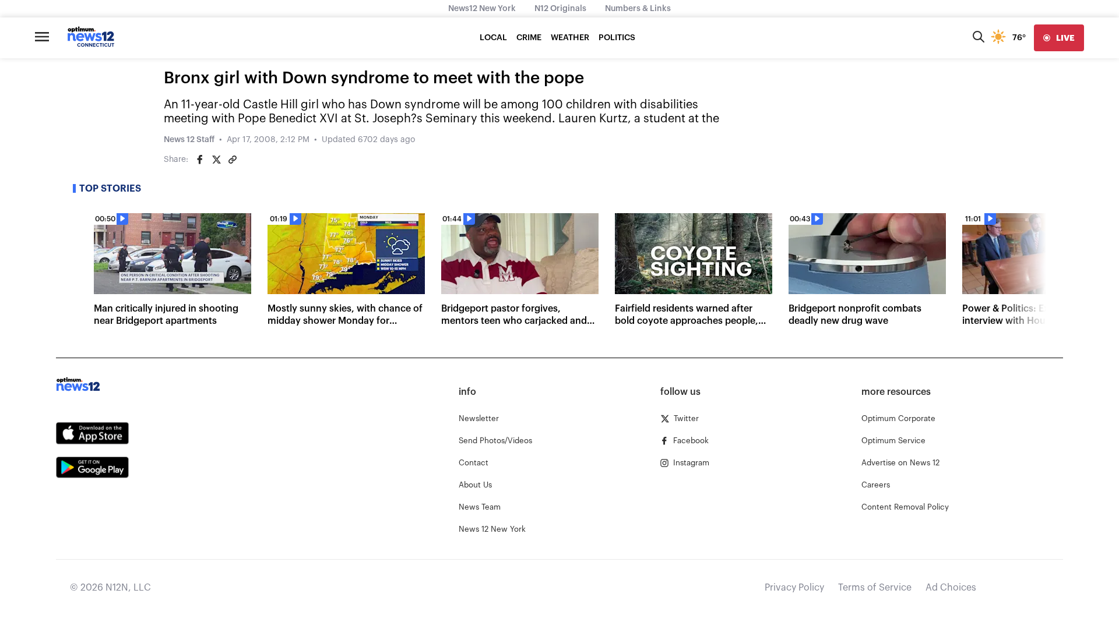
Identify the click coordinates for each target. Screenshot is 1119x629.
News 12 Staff (189, 140)
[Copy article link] (232, 159)
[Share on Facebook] (200, 159)
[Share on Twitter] (216, 159)
